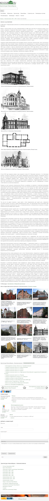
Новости (17, 15)
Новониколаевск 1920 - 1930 (9, 477)
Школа (11, 414)
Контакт (22, 15)
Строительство (31, 13)
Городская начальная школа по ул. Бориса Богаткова (16, 367)
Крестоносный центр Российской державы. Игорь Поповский (11, 387)
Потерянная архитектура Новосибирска (11, 484)
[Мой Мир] (5, 391)
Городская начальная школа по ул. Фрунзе (14, 370)
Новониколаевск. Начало (8, 480)
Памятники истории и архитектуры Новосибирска (13, 469)
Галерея (4, 487)
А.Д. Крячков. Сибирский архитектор (16, 283)
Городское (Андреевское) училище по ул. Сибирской (16, 376)
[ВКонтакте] (1, 391)
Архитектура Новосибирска (8, 6)
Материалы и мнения (7, 486)
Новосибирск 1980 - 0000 (8, 470)
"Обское (13, 395)
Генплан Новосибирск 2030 (8, 466)
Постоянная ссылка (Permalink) (4, 399)
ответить (14, 401)
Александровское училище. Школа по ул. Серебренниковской (18, 365)
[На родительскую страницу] (24, 387)
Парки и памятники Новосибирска (10, 481)
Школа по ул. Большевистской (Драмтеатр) (14, 384)
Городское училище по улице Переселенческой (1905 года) (17, 379)
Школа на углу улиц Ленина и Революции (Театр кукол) (16, 382)
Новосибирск (23, 13)
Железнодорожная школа (17, 405)
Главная (1, 18)
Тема (2, 427)
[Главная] (8, 2)
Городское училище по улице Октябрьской (14, 378)
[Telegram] (10, 391)
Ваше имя (3, 423)
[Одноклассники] (3, 391)
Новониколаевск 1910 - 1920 (10, 18)
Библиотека (9, 13)
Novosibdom (3, 13)
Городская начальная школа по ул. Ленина (14, 368)
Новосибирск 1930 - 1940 (8, 475)
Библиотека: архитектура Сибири (10, 489)
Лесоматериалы (4, 15)
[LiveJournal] (8, 391)
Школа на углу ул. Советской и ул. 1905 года (14, 381)
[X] (7, 391)
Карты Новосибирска (7, 467)
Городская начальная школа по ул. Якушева (14, 375)
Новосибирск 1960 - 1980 (8, 472)
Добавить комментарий (6, 390)
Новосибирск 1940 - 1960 (8, 473)
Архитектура (16, 13)
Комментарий (4, 431)
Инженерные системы (40, 13)
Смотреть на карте (32, 286)
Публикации (11, 15)
